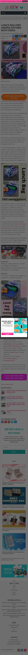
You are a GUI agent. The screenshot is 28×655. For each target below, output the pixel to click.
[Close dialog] (26, 319)
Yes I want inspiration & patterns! (7, 334)
